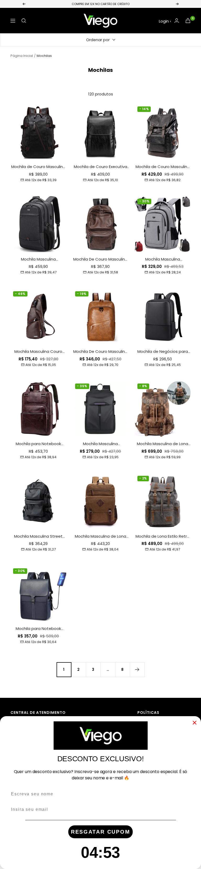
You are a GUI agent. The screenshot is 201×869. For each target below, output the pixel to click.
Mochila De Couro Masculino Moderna (100, 259)
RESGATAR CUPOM (100, 832)
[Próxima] (137, 669)
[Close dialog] (195, 723)
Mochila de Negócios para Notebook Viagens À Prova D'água (162, 352)
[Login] (176, 20)
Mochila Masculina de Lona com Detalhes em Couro (100, 536)
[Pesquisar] (23, 20)
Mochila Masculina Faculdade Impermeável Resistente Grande (162, 259)
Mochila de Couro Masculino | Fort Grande (38, 167)
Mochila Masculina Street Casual (38, 536)
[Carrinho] (188, 20)
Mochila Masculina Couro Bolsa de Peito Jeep (38, 352)
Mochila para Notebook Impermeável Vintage (38, 629)
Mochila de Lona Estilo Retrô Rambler (162, 536)
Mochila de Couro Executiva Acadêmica (100, 167)
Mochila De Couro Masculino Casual (100, 352)
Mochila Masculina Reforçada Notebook (38, 259)
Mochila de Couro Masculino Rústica (163, 167)
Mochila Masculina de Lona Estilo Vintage (162, 444)
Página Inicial (21, 55)
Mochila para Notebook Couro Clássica (38, 444)
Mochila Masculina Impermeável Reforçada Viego (100, 444)
